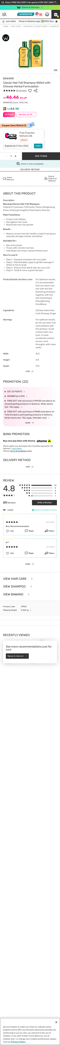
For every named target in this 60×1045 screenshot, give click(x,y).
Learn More (17, 448)
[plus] (15, 156)
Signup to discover (16, 656)
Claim (38, 146)
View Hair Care (15, 578)
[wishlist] (30, 90)
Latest (10, 510)
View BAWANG (13, 594)
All (4, 510)
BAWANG (8, 78)
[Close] (56, 1022)
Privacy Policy (18, 1042)
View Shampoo (14, 586)
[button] (55, 14)
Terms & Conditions (18, 451)
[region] (30, 1031)
